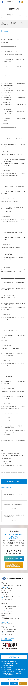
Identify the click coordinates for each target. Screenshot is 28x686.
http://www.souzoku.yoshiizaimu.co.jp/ (12, 465)
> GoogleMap (4, 587)
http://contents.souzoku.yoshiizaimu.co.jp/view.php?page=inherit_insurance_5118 (13, 270)
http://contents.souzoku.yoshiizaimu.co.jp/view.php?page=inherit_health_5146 (13, 364)
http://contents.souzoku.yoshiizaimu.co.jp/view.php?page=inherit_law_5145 (13, 220)
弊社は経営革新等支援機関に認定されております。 (8, 638)
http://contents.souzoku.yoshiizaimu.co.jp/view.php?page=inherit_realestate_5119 (13, 318)
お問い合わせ (14, 683)
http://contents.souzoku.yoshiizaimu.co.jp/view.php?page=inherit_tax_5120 (13, 174)
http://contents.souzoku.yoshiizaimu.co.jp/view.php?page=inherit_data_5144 (13, 407)
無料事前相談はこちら (5, 683)
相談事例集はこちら (13, 481)
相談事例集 (9, 14)
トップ (2, 14)
